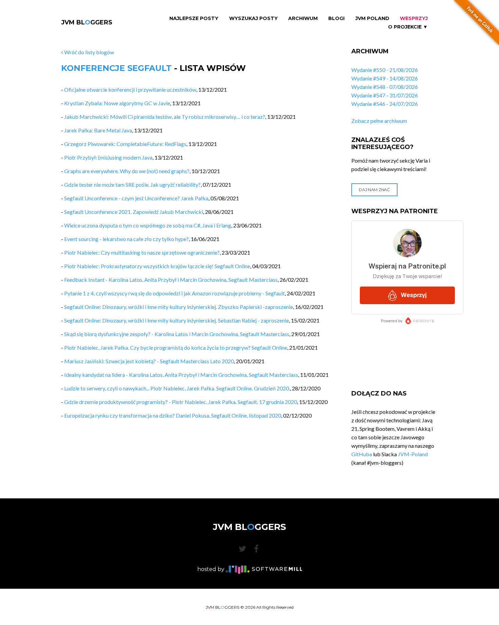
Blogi (336, 18)
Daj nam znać (374, 189)
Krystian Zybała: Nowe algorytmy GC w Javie (117, 103)
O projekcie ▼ (408, 27)
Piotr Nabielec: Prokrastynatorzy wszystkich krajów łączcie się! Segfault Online (157, 266)
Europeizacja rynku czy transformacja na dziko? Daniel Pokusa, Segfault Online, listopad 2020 (172, 415)
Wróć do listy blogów (88, 52)
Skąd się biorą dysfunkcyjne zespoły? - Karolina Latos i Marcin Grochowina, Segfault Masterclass (176, 334)
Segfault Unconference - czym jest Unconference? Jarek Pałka (136, 198)
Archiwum (303, 18)
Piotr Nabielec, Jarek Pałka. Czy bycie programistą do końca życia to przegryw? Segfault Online (175, 347)
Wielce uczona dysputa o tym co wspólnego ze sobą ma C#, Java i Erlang (147, 225)
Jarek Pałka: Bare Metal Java (98, 130)
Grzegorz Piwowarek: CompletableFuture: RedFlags (125, 144)
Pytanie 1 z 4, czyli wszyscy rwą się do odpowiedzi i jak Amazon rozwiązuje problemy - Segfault (174, 293)
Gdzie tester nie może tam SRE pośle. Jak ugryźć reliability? (132, 184)
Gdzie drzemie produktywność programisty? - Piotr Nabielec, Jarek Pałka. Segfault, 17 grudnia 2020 (180, 402)
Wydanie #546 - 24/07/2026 (384, 103)
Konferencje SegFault (116, 68)
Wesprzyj (414, 18)
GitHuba (361, 454)
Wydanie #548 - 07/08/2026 (384, 87)
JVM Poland (372, 18)
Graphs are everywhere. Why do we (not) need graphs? (126, 171)
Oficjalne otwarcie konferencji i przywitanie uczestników (130, 89)
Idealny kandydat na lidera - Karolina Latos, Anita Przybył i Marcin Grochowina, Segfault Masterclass (181, 374)
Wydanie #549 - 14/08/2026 (384, 78)
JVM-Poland (413, 454)
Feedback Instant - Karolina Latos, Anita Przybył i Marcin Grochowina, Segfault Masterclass (171, 279)
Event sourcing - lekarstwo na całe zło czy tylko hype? (126, 239)
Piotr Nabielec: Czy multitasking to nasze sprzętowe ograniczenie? (142, 252)
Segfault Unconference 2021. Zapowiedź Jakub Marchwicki (133, 211)
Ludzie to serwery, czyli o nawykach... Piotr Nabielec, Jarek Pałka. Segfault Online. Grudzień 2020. (177, 388)
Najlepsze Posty (193, 18)
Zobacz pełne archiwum (379, 120)
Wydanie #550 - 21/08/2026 (384, 70)
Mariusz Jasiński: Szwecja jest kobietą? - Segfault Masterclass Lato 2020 (149, 361)
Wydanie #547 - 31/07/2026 (384, 95)
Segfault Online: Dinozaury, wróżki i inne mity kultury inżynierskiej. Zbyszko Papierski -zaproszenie (178, 307)
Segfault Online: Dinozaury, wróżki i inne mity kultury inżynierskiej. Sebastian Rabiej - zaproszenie (176, 320)
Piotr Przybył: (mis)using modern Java (108, 157)
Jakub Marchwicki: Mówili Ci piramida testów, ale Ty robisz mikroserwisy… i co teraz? (164, 116)
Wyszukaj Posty (253, 18)
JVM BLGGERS (86, 22)
